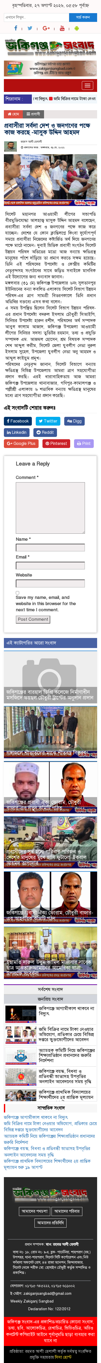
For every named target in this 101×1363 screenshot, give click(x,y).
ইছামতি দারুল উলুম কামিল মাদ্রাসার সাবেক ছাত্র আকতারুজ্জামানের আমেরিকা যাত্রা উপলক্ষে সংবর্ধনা (48, 968)
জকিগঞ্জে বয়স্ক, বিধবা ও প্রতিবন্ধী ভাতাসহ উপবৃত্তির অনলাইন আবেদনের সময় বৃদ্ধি (65, 1076)
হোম (15, 114)
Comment (27, 477)
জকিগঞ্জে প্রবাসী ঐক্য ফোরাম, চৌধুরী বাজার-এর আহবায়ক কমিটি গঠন (49, 916)
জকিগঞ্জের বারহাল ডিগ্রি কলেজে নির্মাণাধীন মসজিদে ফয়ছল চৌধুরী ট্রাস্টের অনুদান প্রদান (49, 695)
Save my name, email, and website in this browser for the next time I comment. (46, 604)
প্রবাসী (35, 114)
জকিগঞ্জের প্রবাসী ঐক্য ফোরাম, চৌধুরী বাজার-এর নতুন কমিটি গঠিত (43, 805)
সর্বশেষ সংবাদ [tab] (50, 989)
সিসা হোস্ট (63, 1357)
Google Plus (23, 443)
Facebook (19, 421)
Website (24, 575)
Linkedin (18, 432)
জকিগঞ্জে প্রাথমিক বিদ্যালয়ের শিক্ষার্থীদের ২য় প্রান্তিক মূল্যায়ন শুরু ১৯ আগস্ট (66, 1097)
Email (23, 557)
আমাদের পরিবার (67, 1211)
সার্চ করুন (83, 17)
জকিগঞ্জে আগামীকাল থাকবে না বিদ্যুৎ (66, 1011)
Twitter (50, 421)
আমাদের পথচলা (34, 1211)
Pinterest (58, 443)
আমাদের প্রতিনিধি (50, 1223)
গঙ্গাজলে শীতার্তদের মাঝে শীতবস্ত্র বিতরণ (46, 753)
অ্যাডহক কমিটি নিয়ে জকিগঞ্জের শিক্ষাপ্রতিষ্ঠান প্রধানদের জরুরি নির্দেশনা (67, 1056)
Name (23, 539)
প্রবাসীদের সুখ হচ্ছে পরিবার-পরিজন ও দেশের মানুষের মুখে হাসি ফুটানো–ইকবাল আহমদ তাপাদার (46, 857)
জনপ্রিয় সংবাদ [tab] (50, 999)
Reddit (47, 432)
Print (86, 443)
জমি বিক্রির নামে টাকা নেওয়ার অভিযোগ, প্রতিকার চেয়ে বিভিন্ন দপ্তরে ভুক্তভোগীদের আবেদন (66, 1034)
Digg (77, 421)
